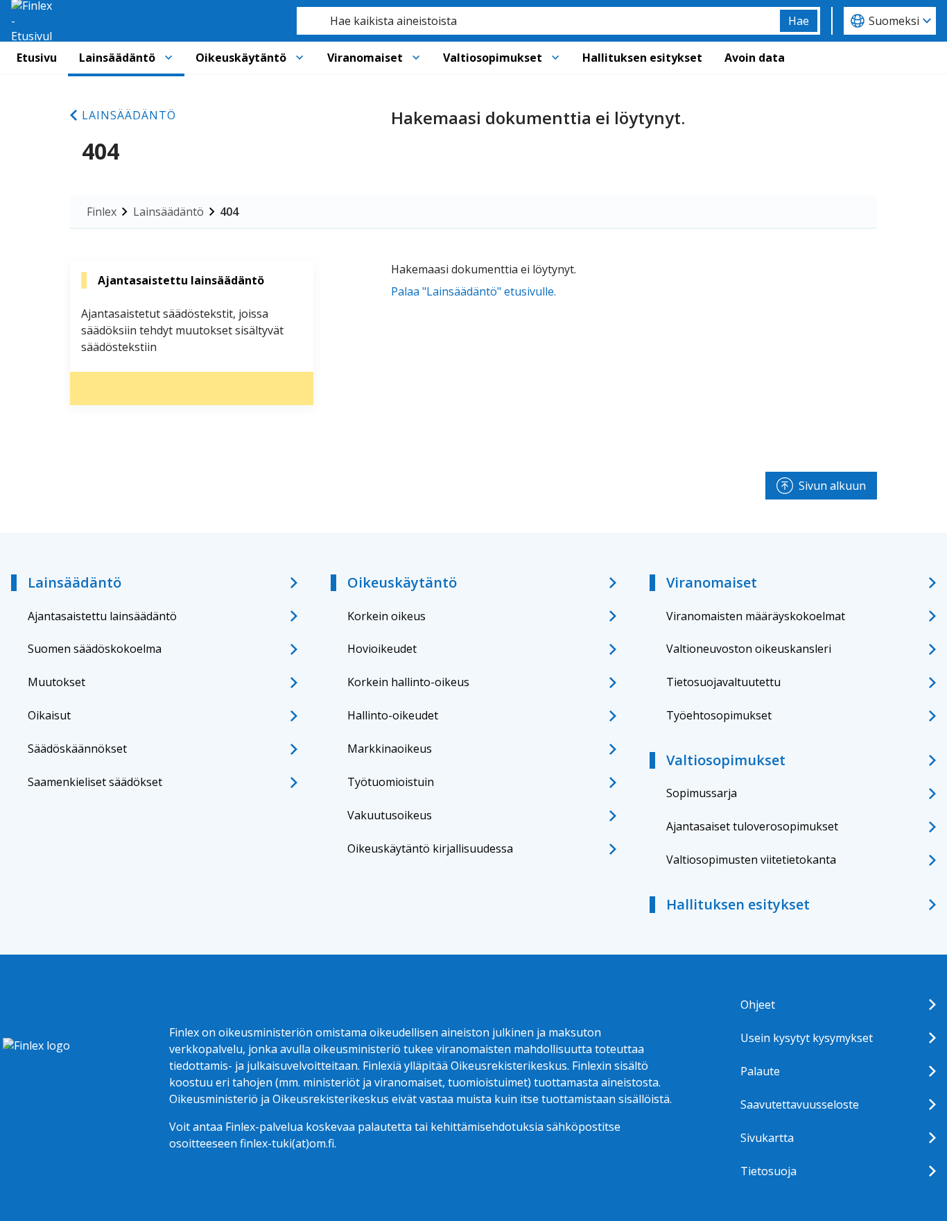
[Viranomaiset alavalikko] (416, 58)
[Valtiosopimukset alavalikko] (555, 58)
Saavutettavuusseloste (799, 1104)
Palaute (760, 1071)
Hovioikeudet (382, 648)
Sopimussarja (701, 793)
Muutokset (56, 682)
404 (229, 211)
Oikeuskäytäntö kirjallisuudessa (430, 848)
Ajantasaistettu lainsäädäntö (102, 616)
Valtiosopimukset (492, 57)
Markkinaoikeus (389, 748)
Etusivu (37, 57)
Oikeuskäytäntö (241, 57)
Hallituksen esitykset (642, 57)
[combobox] (538, 21)
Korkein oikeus (386, 616)
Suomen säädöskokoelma (95, 648)
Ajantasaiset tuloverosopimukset (752, 826)
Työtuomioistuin (390, 781)
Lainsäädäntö (117, 57)
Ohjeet (757, 1004)
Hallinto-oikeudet (392, 715)
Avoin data (754, 57)
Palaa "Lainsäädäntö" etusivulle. (473, 291)
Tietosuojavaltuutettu (723, 682)
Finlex (101, 211)
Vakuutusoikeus (389, 815)
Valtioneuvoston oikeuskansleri (748, 648)
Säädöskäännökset (77, 748)
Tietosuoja (768, 1171)
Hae (798, 20)
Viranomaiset (365, 57)
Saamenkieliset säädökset (95, 781)
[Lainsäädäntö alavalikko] (168, 58)
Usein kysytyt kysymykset (806, 1037)
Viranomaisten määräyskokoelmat (755, 616)
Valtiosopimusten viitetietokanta (751, 859)
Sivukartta (767, 1137)
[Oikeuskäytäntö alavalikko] (299, 58)
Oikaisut (49, 715)
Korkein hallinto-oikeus (408, 682)
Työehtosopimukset (719, 715)
